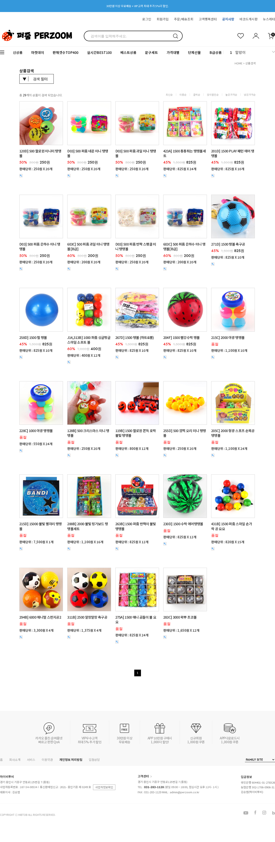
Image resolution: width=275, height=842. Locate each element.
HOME (238, 63)
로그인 (146, 19)
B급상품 (215, 52)
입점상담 (94, 759)
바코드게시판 (249, 19)
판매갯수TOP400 (65, 52)
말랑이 (240, 52)
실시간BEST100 (99, 52)
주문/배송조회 (183, 19)
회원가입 (163, 19)
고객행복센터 (208, 19)
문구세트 (151, 52)
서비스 (31, 759)
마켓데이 (37, 52)
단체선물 (194, 52)
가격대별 (173, 52)
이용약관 (47, 759)
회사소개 (14, 759)
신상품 (18, 52)
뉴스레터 (269, 19)
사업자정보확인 (104, 787)
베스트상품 (128, 52)
